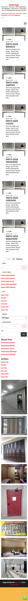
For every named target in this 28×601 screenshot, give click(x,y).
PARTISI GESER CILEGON (12, 122)
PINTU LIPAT (18, 13)
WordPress (18, 582)
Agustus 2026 (4, 295)
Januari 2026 (4, 310)
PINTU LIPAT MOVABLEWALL (14, 15)
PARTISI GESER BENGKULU (12, 45)
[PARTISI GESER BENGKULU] (14, 34)
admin (9, 39)
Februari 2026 (4, 307)
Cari (2, 331)
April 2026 (4, 301)
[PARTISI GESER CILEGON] (14, 111)
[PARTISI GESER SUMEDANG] (14, 187)
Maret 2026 (4, 304)
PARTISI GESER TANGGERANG (12, 161)
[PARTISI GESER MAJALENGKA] (14, 226)
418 (13, 259)
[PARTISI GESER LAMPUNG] (14, 72)
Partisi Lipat (14, 4)
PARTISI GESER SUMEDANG (12, 199)
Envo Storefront (14, 585)
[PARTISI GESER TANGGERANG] (14, 149)
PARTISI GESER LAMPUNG (12, 84)
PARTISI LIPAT (12, 13)
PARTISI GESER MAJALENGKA (12, 237)
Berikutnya (19, 259)
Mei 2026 (3, 298)
